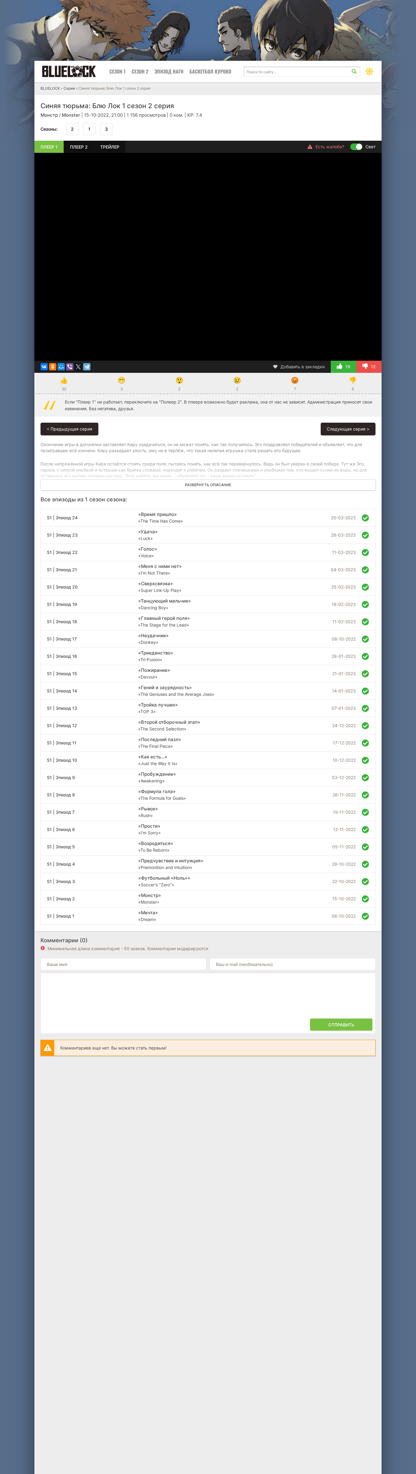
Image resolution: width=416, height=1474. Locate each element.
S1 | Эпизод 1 (60, 916)
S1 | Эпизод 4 (61, 864)
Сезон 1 (117, 71)
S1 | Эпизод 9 (61, 777)
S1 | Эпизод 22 (62, 552)
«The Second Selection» (169, 725)
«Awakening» (157, 777)
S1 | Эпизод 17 (62, 638)
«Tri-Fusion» (155, 656)
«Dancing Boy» (164, 604)
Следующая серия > (348, 428)
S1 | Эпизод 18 (62, 621)
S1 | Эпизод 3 (61, 881)
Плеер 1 (49, 146)
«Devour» (154, 673)
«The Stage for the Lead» (164, 621)
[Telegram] (86, 366)
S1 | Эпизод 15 (62, 673)
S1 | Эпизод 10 (62, 760)
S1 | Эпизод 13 (62, 708)
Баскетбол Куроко (210, 71)
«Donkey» (153, 639)
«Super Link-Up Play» (160, 587)
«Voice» (147, 552)
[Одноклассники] (52, 366)
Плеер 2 (79, 146)
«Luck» (148, 535)
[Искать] (354, 71)
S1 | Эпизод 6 (61, 829)
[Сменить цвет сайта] (369, 71)
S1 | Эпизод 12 (62, 725)
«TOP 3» (158, 708)
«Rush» (148, 812)
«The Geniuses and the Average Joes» (176, 691)
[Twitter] (78, 366)
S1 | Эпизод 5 (61, 846)
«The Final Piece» (159, 743)
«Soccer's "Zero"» (164, 881)
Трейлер (109, 146)
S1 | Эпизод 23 (62, 535)
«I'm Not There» (160, 569)
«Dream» (148, 916)
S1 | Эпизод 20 (62, 586)
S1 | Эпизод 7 (61, 812)
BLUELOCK (50, 88)
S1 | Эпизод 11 (61, 742)
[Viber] (69, 366)
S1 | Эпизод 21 (62, 569)
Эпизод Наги (168, 71)
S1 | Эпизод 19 (62, 604)
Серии (69, 88)
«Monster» (149, 898)
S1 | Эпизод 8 (61, 794)
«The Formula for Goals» (162, 795)
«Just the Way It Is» (158, 760)
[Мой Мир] (61, 366)
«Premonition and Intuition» (170, 864)
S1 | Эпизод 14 (62, 690)
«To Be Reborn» (155, 846)
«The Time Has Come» (160, 517)
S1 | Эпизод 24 (62, 517)
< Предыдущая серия (69, 428)
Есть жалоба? (330, 146)
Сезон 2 (140, 71)
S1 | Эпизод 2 (61, 898)
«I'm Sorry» (149, 829)
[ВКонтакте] (44, 366)
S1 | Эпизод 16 (62, 656)
